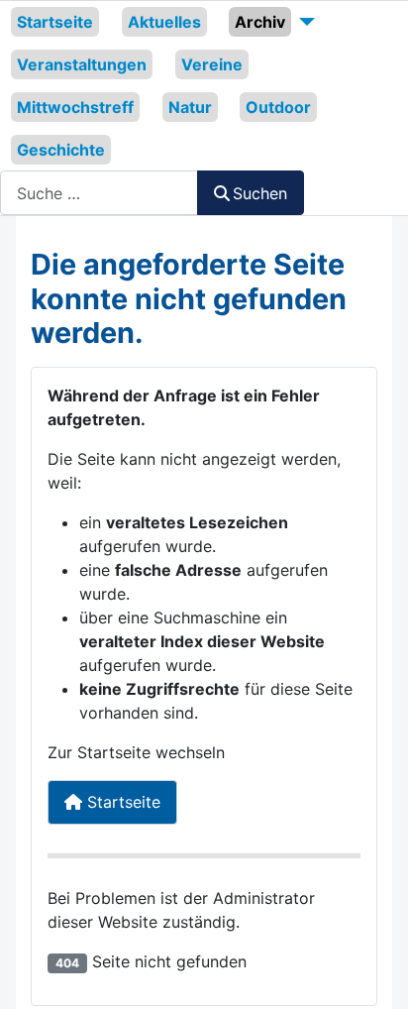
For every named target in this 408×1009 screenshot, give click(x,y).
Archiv (260, 22)
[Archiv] (303, 22)
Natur (190, 107)
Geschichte (61, 150)
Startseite (55, 22)
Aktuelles (164, 22)
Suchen (260, 193)
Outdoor (278, 107)
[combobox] (99, 192)
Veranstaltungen (82, 64)
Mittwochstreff (75, 107)
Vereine (212, 64)
